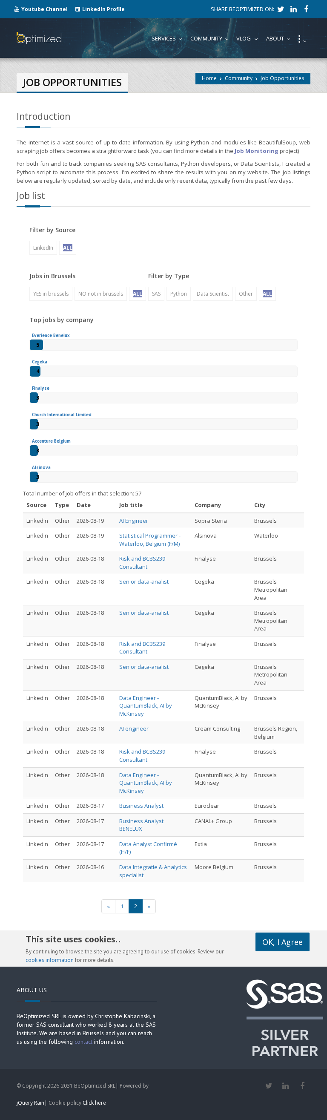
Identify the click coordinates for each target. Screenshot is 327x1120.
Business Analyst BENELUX (141, 825)
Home (209, 78)
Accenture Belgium (51, 441)
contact (83, 1041)
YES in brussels (51, 293)
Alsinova (41, 467)
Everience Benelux (51, 335)
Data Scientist (213, 293)
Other (246, 293)
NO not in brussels (100, 293)
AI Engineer (133, 520)
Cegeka (39, 362)
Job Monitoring (256, 151)
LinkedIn (43, 247)
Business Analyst (141, 805)
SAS (156, 293)
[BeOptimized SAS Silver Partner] (285, 1017)
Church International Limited (62, 414)
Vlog (249, 38)
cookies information (50, 960)
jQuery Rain (30, 1102)
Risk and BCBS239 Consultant (142, 562)
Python (178, 293)
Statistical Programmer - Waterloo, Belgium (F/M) (150, 539)
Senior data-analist (144, 581)
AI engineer (134, 728)
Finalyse (40, 388)
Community (238, 78)
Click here (94, 1102)
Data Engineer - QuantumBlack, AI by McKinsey (145, 705)
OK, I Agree (282, 942)
